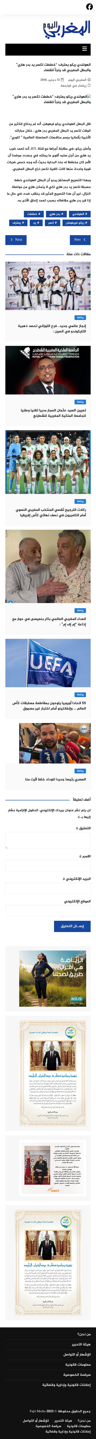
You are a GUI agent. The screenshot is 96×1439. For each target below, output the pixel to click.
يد (34, 222)
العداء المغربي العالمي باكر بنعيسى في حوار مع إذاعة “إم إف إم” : (49, 622)
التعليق (83, 828)
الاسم (85, 856)
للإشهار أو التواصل (77, 1355)
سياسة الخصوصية (77, 1375)
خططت (32, 214)
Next (18, 240)
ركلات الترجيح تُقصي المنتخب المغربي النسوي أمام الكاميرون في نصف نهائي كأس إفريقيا (51, 512)
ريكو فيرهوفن (75, 222)
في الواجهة (69, 85)
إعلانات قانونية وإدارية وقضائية (66, 1385)
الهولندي (78, 214)
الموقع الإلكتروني (77, 902)
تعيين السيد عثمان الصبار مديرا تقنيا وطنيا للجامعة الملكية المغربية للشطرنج (53, 413)
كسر (51, 222)
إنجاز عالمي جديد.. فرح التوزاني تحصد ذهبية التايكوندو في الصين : (52, 329)
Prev (77, 240)
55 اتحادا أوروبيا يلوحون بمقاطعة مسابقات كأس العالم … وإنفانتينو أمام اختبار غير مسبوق (49, 706)
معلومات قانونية (78, 1365)
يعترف (17, 222)
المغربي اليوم (77, 80)
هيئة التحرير (81, 1344)
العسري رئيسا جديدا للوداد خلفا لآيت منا (55, 780)
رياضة (82, 85)
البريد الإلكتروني (77, 879)
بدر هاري (54, 214)
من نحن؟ (84, 1334)
